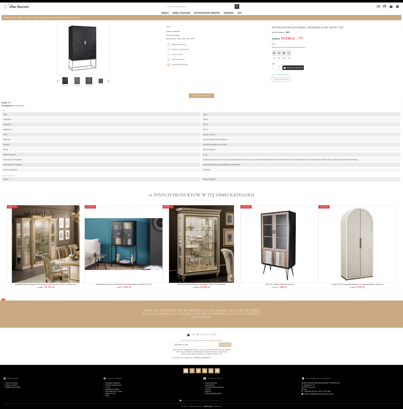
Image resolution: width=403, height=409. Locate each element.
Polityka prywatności (113, 385)
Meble (165, 12)
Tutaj (220, 354)
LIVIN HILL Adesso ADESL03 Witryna (279, 284)
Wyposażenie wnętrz (207, 12)
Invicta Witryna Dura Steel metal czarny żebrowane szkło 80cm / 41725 (124, 284)
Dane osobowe (211, 383)
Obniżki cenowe (11, 383)
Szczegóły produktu (201, 96)
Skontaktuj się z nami (113, 391)
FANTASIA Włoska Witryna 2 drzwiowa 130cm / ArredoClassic (202, 284)
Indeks (4, 103)
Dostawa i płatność (112, 383)
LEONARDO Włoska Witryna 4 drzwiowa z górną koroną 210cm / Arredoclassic (46, 284)
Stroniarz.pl (217, 406)
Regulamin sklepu (112, 389)
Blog (107, 395)
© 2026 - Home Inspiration (192, 406)
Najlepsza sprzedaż (13, 387)
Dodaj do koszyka (294, 68)
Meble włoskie (181, 12)
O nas (107, 387)
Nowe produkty (11, 385)
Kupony (208, 391)
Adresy (208, 389)
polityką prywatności (202, 357)
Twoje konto (214, 378)
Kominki (229, 12)
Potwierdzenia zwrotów (214, 387)
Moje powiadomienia (213, 393)
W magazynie (7, 106)
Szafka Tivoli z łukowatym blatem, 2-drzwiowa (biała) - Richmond (357, 284)
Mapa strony (110, 393)
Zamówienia (210, 385)
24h (239, 12)
